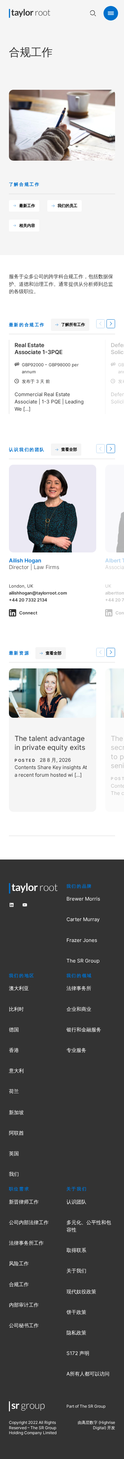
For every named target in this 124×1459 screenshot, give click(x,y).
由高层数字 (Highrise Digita (96, 1425)
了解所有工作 (73, 324)
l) (105, 1427)
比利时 (16, 1009)
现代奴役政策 (81, 1292)
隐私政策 (76, 1333)
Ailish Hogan (25, 560)
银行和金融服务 (83, 1030)
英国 (14, 1154)
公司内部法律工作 (29, 1222)
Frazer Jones (81, 940)
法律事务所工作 (26, 1243)
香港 (14, 1050)
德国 (14, 1030)
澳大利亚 (19, 988)
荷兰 (14, 1091)
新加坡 (16, 1113)
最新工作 (27, 205)
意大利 (16, 1071)
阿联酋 (16, 1133)
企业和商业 (78, 1009)
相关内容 (27, 225)
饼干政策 (76, 1312)
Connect (28, 612)
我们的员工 (67, 205)
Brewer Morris (83, 899)
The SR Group (83, 961)
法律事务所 (78, 988)
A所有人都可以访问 (87, 1374)
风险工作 (19, 1264)
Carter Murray (83, 919)
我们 (14, 1174)
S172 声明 (77, 1353)
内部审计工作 (24, 1305)
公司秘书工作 (24, 1326)
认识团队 (76, 1202)
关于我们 (76, 1271)
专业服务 (76, 1050)
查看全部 (69, 449)
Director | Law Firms (34, 567)
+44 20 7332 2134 (28, 599)
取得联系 (76, 1250)
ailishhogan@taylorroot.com (38, 593)
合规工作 (19, 1284)
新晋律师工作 (24, 1202)
